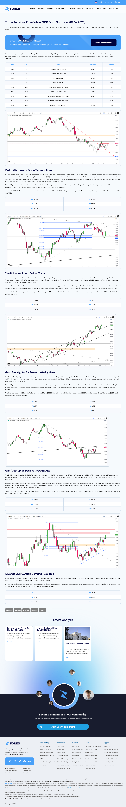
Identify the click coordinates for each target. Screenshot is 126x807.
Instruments (61, 743)
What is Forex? (89, 752)
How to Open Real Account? (111, 752)
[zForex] (12, 9)
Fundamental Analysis (91, 765)
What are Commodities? (92, 762)
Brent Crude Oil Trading (63, 768)
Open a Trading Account (103, 43)
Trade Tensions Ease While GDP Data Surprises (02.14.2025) (41, 16)
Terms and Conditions (11, 770)
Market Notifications (77, 765)
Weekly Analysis (76, 762)
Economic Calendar (77, 749)
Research (75, 743)
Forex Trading (60, 746)
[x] (10, 761)
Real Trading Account (45, 746)
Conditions (101, 9)
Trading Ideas (75, 746)
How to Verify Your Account (111, 755)
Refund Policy (8, 773)
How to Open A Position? (110, 758)
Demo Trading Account (46, 749)
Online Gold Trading (62, 758)
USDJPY (42, 610)
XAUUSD (18, 610)
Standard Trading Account (47, 755)
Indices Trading (61, 752)
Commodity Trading (62, 755)
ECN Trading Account (45, 758)
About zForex (114, 9)
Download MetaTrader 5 (46, 752)
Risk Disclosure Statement (74, 787)
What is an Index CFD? (91, 758)
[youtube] (29, 761)
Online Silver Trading (62, 762)
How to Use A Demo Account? (93, 746)
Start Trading (44, 743)
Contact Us (107, 746)
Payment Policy (27, 770)
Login (118, 2)
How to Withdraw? (109, 765)
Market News (75, 755)
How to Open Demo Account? (112, 749)
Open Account (107, 2)
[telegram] (19, 761)
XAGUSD (9, 610)
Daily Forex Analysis (22, 16)
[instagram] (15, 761)
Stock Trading (60, 749)
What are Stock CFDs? (91, 755)
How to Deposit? (108, 762)
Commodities (61, 9)
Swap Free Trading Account (47, 762)
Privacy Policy (26, 773)
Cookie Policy (26, 768)
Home (6, 16)
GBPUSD (34, 610)
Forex (32, 9)
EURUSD (26, 610)
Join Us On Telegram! (63, 726)
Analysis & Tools (76, 9)
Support (106, 743)
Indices (50, 9)
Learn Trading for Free (91, 749)
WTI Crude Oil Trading (63, 765)
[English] (96, 2)
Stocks (41, 9)
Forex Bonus (43, 765)
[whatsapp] (24, 761)
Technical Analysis (90, 768)
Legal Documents (9, 768)
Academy (89, 9)
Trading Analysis (12, 16)
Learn (87, 743)
